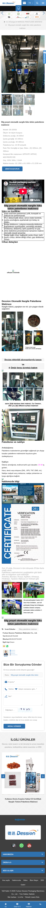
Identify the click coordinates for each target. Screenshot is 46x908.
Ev (7, 22)
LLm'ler (20, 897)
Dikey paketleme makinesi (28, 629)
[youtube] (29, 845)
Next (43, 776)
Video (25, 880)
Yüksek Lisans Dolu (32, 897)
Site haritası (12, 897)
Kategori (13, 22)
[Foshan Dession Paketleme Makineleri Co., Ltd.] (9, 3)
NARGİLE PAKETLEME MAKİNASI (30, 22)
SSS (42, 880)
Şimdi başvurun (12, 169)
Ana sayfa (6, 880)
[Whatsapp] (21, 845)
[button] (20, 17)
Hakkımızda (16, 880)
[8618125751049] (7, 646)
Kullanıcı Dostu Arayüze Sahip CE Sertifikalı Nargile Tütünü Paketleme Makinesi (23, 800)
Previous (3, 776)
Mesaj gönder (14, 726)
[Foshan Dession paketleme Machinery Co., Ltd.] (23, 832)
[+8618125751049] (18, 8)
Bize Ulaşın (34, 880)
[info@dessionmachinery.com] (24, 3)
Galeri (23, 885)
